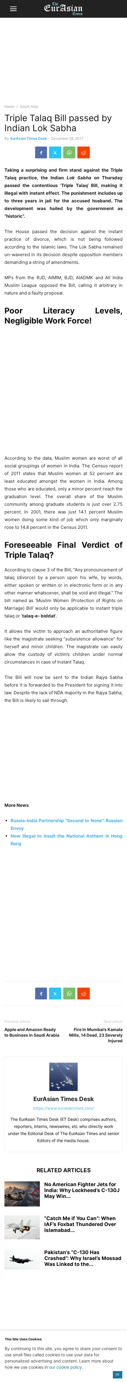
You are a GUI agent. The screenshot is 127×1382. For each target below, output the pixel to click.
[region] (63, 63)
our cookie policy (65, 1367)
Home (9, 106)
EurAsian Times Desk (28, 138)
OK (117, 1374)
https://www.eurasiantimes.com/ (63, 1108)
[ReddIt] (83, 152)
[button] (13, 9)
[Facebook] (41, 152)
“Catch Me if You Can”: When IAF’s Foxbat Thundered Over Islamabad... (80, 1224)
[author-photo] (63, 1090)
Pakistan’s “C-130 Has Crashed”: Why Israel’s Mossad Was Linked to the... (82, 1258)
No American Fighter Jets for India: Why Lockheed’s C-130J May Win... (82, 1190)
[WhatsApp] (69, 152)
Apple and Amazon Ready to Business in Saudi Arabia (31, 1032)
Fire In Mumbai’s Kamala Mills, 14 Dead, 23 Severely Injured (96, 1035)
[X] (55, 152)
